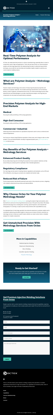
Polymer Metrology (26, 254)
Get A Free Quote (9, 74)
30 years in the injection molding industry (16, 201)
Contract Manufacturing (9, 395)
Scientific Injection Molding (26, 252)
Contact (5, 400)
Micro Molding (26, 249)
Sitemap (34, 412)
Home (37, 15)
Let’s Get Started (9, 230)
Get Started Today (9, 187)
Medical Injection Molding (26, 243)
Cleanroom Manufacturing (26, 246)
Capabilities (6, 393)
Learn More (26, 277)
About (4, 397)
